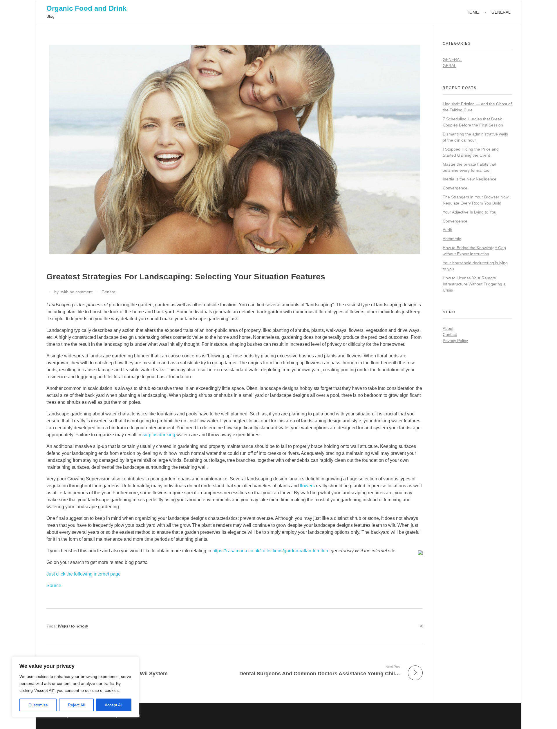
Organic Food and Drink (86, 8)
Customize (38, 705)
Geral (449, 65)
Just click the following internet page (83, 573)
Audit (447, 229)
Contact (450, 334)
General (109, 292)
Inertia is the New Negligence (469, 179)
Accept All (113, 705)
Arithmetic (452, 238)
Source (53, 585)
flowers (307, 485)
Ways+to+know (73, 626)
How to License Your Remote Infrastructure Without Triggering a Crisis (474, 284)
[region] (75, 686)
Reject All (76, 705)
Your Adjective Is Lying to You (469, 212)
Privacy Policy (455, 340)
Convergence (455, 188)
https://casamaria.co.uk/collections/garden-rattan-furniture (271, 550)
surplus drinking (158, 434)
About (448, 328)
